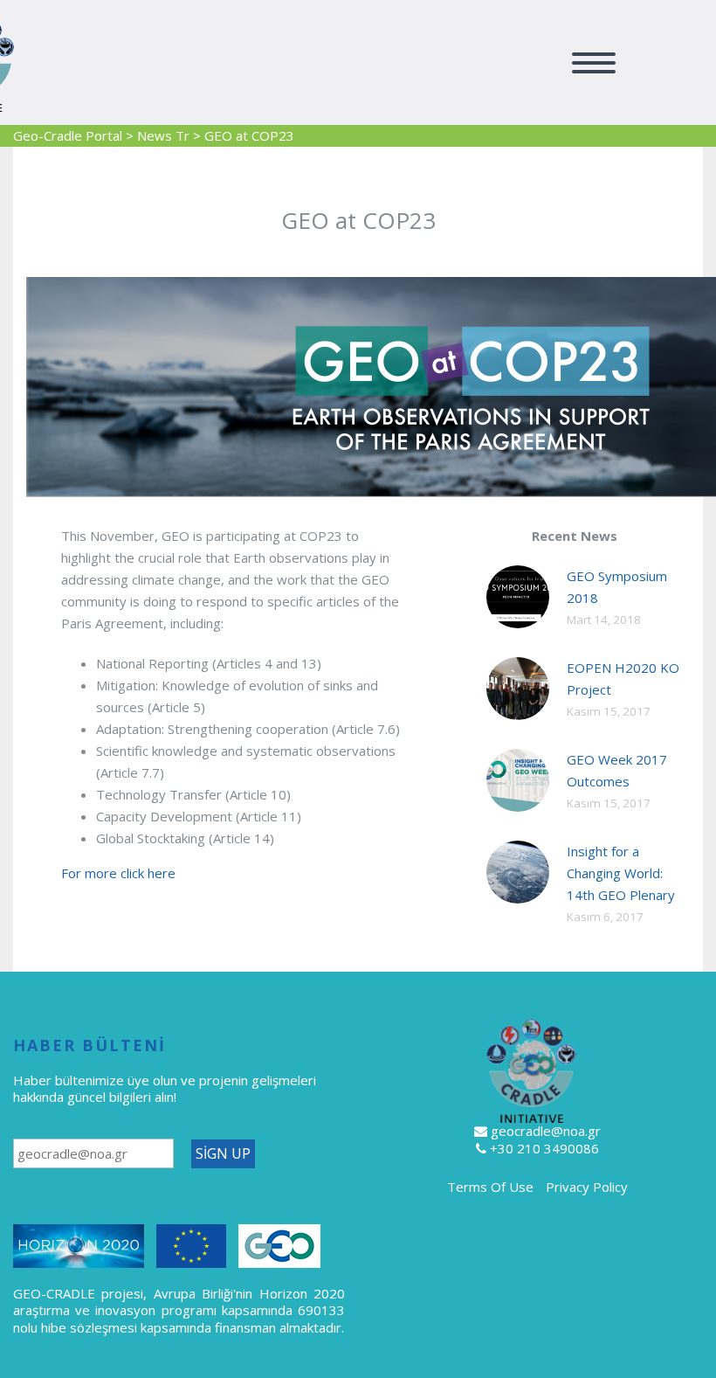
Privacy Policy (587, 1186)
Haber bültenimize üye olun (97, 1080)
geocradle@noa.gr (546, 1130)
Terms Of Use (490, 1186)
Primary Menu (594, 63)
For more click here (118, 873)
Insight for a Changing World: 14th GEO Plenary (621, 873)
